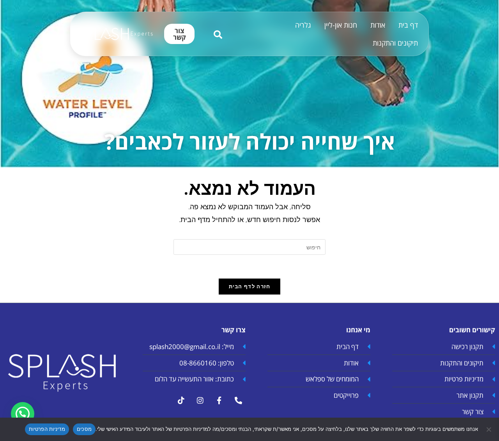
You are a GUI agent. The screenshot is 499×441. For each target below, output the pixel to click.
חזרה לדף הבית (250, 286)
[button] (22, 413)
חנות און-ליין (340, 25)
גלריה (303, 25)
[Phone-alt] (238, 400)
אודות (377, 25)
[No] (489, 429)
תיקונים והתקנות (395, 43)
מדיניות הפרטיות (47, 429)
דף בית (408, 25)
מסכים (84, 429)
